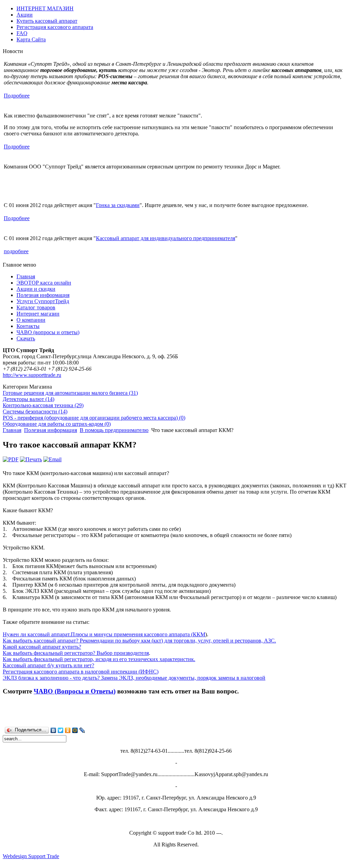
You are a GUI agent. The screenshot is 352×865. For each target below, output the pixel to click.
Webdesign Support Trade (31, 856)
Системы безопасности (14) (35, 411)
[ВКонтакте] (53, 730)
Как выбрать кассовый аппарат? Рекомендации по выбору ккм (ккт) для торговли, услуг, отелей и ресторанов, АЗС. (139, 640)
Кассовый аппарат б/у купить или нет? (48, 665)
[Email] (52, 459)
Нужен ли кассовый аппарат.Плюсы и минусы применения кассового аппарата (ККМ (104, 634)
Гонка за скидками (118, 205)
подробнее (16, 251)
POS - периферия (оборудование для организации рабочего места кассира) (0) (94, 418)
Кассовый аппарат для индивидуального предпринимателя (165, 238)
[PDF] (11, 459)
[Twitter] (60, 730)
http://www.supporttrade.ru (32, 375)
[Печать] (31, 459)
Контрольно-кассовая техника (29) (43, 405)
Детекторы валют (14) (28, 399)
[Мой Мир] (75, 730)
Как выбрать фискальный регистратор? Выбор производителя (76, 653)
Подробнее (17, 96)
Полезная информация (50, 430)
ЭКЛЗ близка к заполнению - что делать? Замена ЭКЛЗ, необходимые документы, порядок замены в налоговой (134, 678)
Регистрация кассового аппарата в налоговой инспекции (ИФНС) (80, 672)
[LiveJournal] (82, 730)
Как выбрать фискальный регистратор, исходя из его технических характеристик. (99, 659)
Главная (12, 430)
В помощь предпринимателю (114, 430)
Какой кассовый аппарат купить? (42, 647)
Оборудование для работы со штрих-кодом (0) (57, 424)
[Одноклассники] (68, 730)
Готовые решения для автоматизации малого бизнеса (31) (70, 393)
